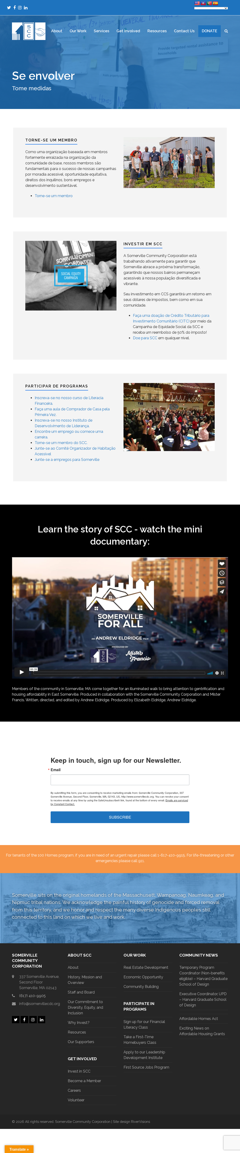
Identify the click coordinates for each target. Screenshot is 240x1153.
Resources (77, 1032)
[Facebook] (14, 7)
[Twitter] (9, 7)
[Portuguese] (209, 3)
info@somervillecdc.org (39, 1003)
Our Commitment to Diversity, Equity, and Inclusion (85, 1007)
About (73, 967)
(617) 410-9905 (32, 996)
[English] (197, 3)
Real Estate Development (146, 967)
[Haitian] (203, 3)
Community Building (141, 986)
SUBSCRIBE (120, 817)
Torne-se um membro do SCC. (61, 443)
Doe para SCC (145, 338)
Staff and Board (81, 992)
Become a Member (84, 1081)
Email (55, 770)
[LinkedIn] (25, 7)
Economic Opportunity (143, 977)
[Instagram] (20, 7)
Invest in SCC (79, 1071)
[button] (226, 31)
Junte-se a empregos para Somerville (67, 459)
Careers (74, 1090)
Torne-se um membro (54, 196)
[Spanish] (215, 3)
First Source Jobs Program (146, 1067)
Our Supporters (81, 1042)
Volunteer (76, 1100)
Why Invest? (79, 1022)
